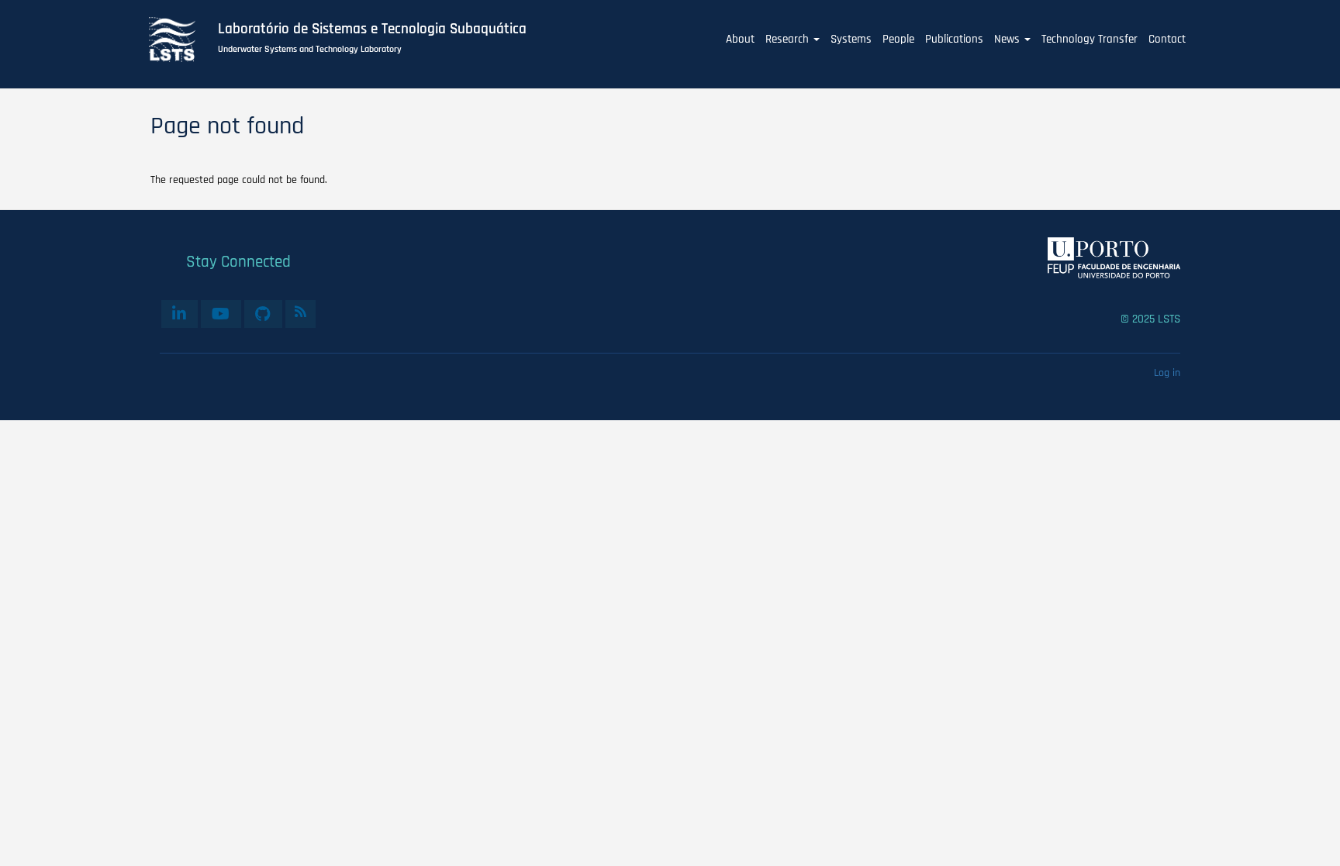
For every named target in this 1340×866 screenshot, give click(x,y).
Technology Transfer (1089, 39)
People (898, 39)
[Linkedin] (179, 314)
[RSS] (300, 311)
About (740, 39)
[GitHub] (263, 314)
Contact (1167, 39)
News (1008, 39)
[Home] (180, 39)
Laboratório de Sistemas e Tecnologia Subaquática (372, 29)
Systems (851, 39)
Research (788, 39)
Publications (954, 39)
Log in (1167, 373)
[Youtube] (221, 314)
